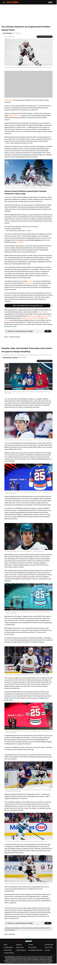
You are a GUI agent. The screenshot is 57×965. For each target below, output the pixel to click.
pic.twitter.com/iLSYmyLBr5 (12, 228)
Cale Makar (19, 242)
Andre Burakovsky (35, 318)
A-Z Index (47, 950)
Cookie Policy (8, 950)
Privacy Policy (32, 947)
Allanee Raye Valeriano (10, 357)
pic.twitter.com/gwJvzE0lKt (39, 141)
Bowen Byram (28, 283)
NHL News (12, 934)
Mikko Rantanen (32, 316)
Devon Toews (42, 312)
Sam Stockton (7, 33)
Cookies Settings (9, 953)
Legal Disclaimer (21, 950)
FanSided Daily (8, 947)
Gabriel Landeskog (45, 316)
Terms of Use (48, 947)
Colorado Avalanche (14, 337)
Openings (19, 944)
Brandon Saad (25, 318)
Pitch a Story (20, 947)
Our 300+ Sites (49, 944)
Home (6, 337)
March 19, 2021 (26, 230)
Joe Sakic (30, 281)
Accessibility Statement (35, 950)
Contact (30, 944)
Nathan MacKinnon (14, 115)
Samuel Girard (8, 100)
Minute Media (11, 956)
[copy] (13, 37)
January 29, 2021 (28, 143)
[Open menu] (4, 2)
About (5, 944)
